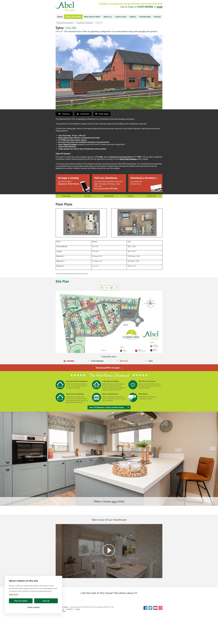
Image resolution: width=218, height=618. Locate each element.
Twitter (150, 608)
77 (99, 316)
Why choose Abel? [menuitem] (92, 16)
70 (92, 327)
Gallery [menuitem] (132, 16)
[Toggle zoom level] (111, 288)
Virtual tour (151, 196)
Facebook (145, 608)
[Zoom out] (106, 288)
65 (100, 318)
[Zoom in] (102, 288)
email (159, 6)
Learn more (13, 594)
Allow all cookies (20, 601)
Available (70, 361)
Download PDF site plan (108, 367)
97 (83, 304)
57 (95, 328)
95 (89, 305)
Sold (150, 361)
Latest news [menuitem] (120, 16)
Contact (77, 609)
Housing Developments (65, 23)
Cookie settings (33, 607)
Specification (109, 196)
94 (92, 304)
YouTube (155, 608)
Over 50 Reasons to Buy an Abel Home (106, 407)
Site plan (87, 196)
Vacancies (70, 609)
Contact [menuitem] (157, 16)
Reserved (124, 361)
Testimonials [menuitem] (145, 16)
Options (130, 196)
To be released (97, 361)
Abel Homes (65, 6)
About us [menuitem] (108, 16)
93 (88, 302)
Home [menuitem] (59, 16)
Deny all (46, 601)
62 (102, 325)
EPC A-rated (63, 138)
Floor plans (66, 196)
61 (104, 328)
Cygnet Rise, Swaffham (84, 23)
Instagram (160, 608)
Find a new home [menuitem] (73, 16)
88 (92, 308)
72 (89, 321)
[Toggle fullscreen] (116, 288)
